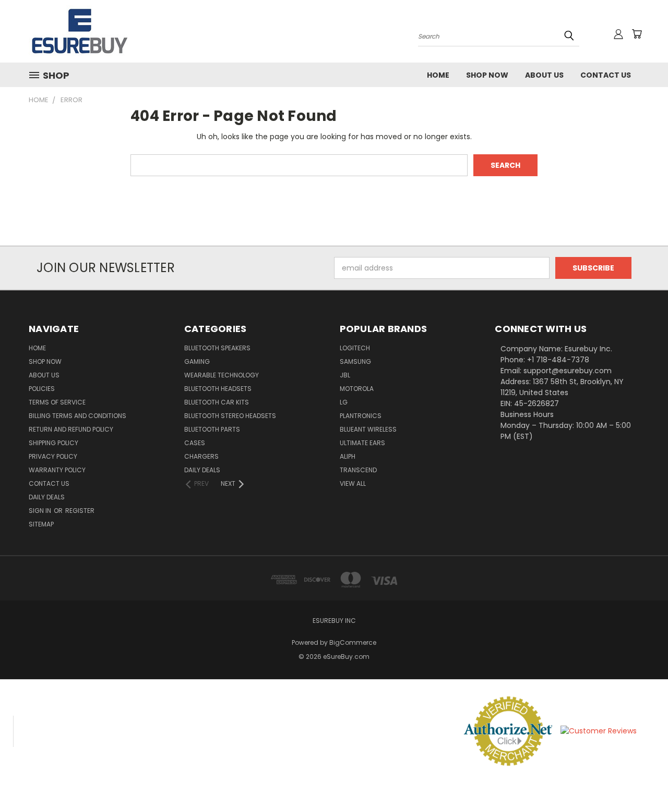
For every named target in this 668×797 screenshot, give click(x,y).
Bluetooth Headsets (218, 388)
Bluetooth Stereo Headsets (230, 415)
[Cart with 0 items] (636, 34)
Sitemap (41, 524)
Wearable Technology (221, 375)
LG (344, 402)
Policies (42, 388)
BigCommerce (352, 642)
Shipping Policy (53, 442)
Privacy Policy (53, 456)
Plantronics (360, 415)
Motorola (357, 388)
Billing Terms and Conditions (77, 415)
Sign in (41, 510)
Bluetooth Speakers (217, 348)
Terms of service (57, 402)
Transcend (358, 469)
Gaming (197, 361)
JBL (345, 375)
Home (438, 75)
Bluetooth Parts (212, 429)
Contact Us (605, 75)
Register (79, 510)
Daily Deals (47, 497)
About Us (544, 75)
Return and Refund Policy (71, 429)
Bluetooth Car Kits (216, 402)
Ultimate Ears (362, 442)
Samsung (355, 361)
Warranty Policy (57, 469)
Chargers (201, 456)
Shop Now (487, 75)
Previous (640, 764)
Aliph (347, 456)
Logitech (355, 348)
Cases (194, 442)
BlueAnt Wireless (368, 429)
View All (353, 483)
